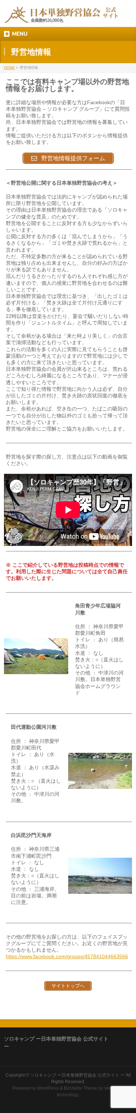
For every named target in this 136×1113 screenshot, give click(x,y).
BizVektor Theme (80, 1088)
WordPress (48, 1088)
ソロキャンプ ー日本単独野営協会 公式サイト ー (77, 1075)
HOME (9, 68)
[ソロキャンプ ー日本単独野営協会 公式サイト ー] (68, 15)
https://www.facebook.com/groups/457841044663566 (67, 956)
